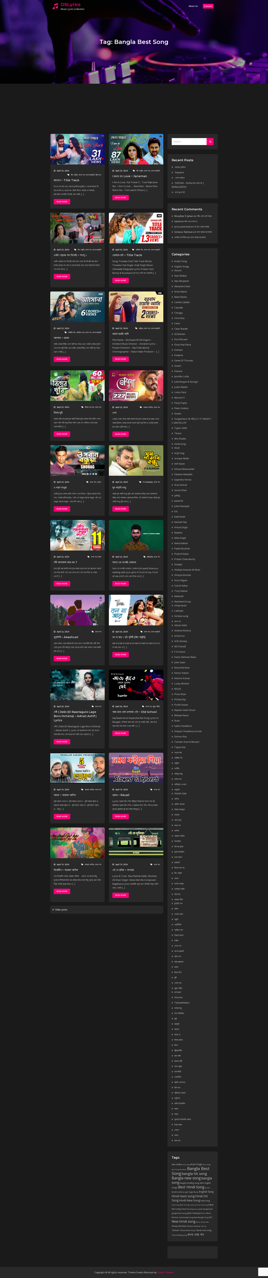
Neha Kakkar (181, 543)
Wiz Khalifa (180, 438)
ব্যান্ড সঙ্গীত (156, 706)
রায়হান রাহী (178, 1061)
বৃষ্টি (175, 977)
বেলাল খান (177, 982)
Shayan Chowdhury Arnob (188, 731)
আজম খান (177, 778)
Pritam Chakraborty (184, 559)
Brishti (174, 1192)
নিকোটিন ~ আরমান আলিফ (66, 870)
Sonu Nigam (180, 580)
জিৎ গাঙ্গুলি (74, 174)
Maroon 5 (179, 397)
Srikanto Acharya (193, 1226)
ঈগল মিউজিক (179, 1013)
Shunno (178, 997)
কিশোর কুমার (178, 846)
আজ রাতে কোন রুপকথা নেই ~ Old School (134, 712)
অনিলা (176, 798)
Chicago (178, 312)
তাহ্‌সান (177, 814)
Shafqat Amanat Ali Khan (187, 569)
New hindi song (183, 1221)
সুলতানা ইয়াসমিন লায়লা (182, 1119)
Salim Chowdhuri (183, 725)
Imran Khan (180, 490)
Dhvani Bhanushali (184, 469)
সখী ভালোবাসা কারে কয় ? (65, 562)
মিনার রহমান (178, 1039)
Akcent (177, 270)
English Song (206, 1191)
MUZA (150, 556)
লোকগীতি (177, 1076)
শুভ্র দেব (177, 825)
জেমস (176, 878)
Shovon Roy (180, 736)
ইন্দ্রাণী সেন (178, 903)
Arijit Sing (179, 453)
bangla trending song (189, 1183)
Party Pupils (180, 402)
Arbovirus (179, 635)
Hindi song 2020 (177, 1205)
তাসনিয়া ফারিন (179, 888)
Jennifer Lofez (181, 376)
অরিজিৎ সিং (139, 249)
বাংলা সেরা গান (195, 1234)
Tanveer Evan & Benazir (186, 741)
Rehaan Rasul (181, 715)
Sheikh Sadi (180, 793)
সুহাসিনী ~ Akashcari (66, 637)
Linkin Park (180, 392)
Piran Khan (180, 694)
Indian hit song (187, 1209)
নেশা (114, 412)
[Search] (210, 141)
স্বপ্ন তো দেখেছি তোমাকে (124, 562)
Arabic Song (180, 261)
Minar (203, 1213)
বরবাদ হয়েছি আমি (120, 333)
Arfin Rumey (180, 641)
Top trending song (179, 1235)
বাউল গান (177, 956)
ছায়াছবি (177, 862)
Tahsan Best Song (187, 1230)
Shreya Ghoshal (182, 575)
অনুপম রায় (178, 752)
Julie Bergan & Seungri (186, 381)
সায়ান (176, 1108)
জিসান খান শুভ (89, 407)
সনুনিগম (177, 1098)
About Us (193, 6)
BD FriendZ (180, 646)
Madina (178, 532)
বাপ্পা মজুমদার (178, 961)
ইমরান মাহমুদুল (179, 809)
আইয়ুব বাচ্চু (178, 773)
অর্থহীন (176, 768)
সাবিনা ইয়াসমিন (179, 1103)
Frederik (178, 355)
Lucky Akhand (181, 683)
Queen (177, 413)
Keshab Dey (180, 522)
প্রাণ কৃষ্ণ (177, 820)
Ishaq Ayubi (180, 605)
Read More (62, 202)
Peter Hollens (181, 408)
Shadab (178, 564)
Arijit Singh (196, 1164)
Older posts (61, 909)
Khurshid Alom (182, 667)
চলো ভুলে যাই (180, 192)
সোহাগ (99, 482)
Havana (178, 371)
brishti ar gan (182, 1192)
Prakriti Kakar (181, 553)
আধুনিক (177, 789)
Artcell (177, 992)
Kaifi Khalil (179, 516)
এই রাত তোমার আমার (201, 226)
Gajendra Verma (182, 479)
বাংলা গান (82, 174)
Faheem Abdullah (183, 474)
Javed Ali (178, 500)
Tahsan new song (203, 1230)
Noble (198, 1222)
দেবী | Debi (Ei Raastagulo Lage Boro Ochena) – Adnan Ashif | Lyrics (75, 716)
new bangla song (186, 1217)
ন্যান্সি (176, 919)
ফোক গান (177, 945)
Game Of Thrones (183, 360)
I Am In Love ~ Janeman (129, 176)
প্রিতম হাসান (178, 935)
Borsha (207, 1188)
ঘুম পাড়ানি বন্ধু (119, 487)
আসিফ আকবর (179, 804)
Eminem (178, 349)
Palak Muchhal (182, 548)
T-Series (203, 1226)
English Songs (181, 266)
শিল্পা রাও (98, 174)
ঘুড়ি (175, 1018)
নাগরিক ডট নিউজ (180, 237)
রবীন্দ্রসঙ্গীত (178, 1050)
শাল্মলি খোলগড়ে (179, 1082)
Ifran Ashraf (180, 484)
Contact (208, 6)
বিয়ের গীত (177, 972)
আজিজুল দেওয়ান (180, 784)
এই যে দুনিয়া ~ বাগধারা (123, 870)
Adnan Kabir (180, 625)
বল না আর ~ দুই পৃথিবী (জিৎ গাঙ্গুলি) (128, 637)
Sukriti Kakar (181, 585)
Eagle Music (193, 1192)
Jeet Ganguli (204, 1209)
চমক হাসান (178, 857)
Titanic (177, 433)
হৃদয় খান (177, 1140)
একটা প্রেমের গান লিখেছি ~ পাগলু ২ (70, 255)
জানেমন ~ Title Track (66, 180)
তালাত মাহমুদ (179, 883)
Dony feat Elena (182, 344)
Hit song (186, 1205)
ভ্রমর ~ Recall (121, 795)
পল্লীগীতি (177, 924)
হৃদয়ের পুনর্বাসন (180, 167)
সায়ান (176, 1114)
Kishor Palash (181, 672)
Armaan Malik (181, 458)
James (196, 1209)
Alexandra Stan (182, 286)
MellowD (179, 596)
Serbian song (181, 616)
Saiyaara (179, 172)
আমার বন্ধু (178, 1008)
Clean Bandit (181, 328)
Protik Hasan (181, 704)
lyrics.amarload (182, 226)
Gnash (177, 365)
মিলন (99, 556)
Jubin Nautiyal (181, 506)
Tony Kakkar (181, 590)
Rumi (177, 720)
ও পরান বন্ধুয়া (60, 487)
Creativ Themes (165, 1272)
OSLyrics (71, 4)
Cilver (177, 323)
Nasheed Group (182, 601)
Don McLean (181, 339)
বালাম (176, 967)
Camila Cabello (182, 302)
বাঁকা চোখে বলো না (190, 221)
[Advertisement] (134, 104)
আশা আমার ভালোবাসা (204, 231)
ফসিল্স (176, 940)
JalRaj (177, 495)
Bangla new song (186, 1178)
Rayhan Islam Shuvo (184, 710)
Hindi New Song (189, 1200)
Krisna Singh (181, 527)
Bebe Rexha (180, 296)
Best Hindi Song (191, 1186)
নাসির (176, 908)
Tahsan (175, 1230)
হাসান (176, 1135)
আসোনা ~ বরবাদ (61, 337)
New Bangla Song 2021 (203, 1217)
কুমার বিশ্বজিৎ (179, 851)
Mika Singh (180, 537)
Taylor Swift (180, 428)
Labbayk (178, 610)
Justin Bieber (181, 387)
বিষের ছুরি (58, 412)
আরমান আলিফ (148, 407)
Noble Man (205, 1222)
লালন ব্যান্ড (178, 1066)
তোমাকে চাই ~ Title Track (127, 255)
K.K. (176, 511)
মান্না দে (177, 1034)
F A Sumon (148, 482)
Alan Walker (180, 275)
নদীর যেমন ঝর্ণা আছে (204, 216)
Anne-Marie (180, 291)
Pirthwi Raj (180, 699)
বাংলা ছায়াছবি (90, 174)
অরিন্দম (141, 328)
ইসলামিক (177, 841)
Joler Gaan (179, 662)
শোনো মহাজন (180, 177)
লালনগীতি (177, 1071)
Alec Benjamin (181, 281)
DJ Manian (179, 334)
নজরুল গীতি (178, 899)
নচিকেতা (177, 894)
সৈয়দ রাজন (178, 1124)
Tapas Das (180, 747)
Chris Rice (179, 318)
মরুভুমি (176, 1023)
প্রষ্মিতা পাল (80, 332)
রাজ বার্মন (177, 1055)
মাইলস (176, 1029)
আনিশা (176, 830)
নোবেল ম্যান (178, 914)
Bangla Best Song (191, 1171)
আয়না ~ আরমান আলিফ (65, 795)
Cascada (178, 307)
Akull (177, 447)
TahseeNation (181, 1002)
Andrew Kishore (182, 630)
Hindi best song (183, 1196)
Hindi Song (180, 443)
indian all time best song (199, 1205)
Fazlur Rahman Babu (185, 657)
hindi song (205, 1200)
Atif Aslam (179, 463)
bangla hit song (194, 1173)
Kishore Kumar (182, 678)
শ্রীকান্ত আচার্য (179, 1092)
